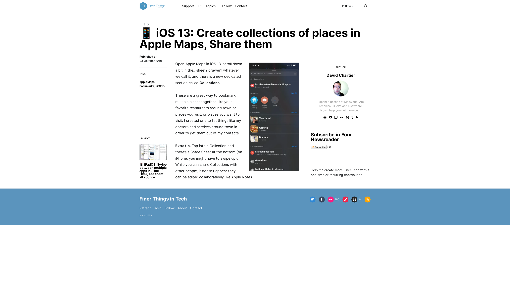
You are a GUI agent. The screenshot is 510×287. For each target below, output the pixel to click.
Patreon (145, 208)
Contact (241, 6)
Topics (211, 6)
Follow (227, 6)
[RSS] (368, 199)
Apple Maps (147, 82)
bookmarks (146, 86)
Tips (144, 24)
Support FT (190, 6)
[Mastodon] (313, 199)
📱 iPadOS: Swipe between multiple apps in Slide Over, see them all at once (153, 170)
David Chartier (341, 75)
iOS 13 (160, 86)
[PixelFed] (345, 199)
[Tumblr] (322, 199)
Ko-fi (158, 208)
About (182, 208)
